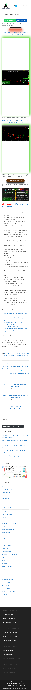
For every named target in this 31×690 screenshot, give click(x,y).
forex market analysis (7, 514)
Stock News (4, 576)
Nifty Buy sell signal (8, 614)
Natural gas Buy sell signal (10, 636)
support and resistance (7, 579)
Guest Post (22, 685)
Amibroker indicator (8, 650)
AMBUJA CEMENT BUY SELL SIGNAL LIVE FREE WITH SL (15, 408)
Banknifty (19, 32)
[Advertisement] (15, 53)
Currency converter (6, 505)
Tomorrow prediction (7, 582)
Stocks (22, 34)
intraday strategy (6, 532)
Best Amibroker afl (9, 324)
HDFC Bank (13, 120)
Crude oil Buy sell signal (10, 632)
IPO (2, 536)
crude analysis (5, 498)
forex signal (4, 517)
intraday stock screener (8, 529)
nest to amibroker (6, 551)
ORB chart (4, 563)
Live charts (4, 539)
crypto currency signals (7, 501)
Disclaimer (13, 682)
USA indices (4, 594)
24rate (3, 486)
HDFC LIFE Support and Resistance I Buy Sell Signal (15, 385)
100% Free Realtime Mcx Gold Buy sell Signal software (15, 396)
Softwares (4, 573)
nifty (5, 353)
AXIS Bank (20, 122)
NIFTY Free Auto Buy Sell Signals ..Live (13, 355)
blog (3, 495)
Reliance (4, 120)
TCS (27, 120)
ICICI (8, 120)
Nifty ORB (13, 32)
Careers (7, 682)
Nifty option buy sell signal (10, 622)
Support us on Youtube (12, 426)
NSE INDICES (5, 560)
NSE (3, 557)
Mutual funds (5, 548)
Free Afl (3, 520)
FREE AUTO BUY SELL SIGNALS (13, 14)
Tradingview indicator (9, 654)
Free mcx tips (5, 526)
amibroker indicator (7, 489)
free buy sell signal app (11, 326)
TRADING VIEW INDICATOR (8, 591)
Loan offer (4, 542)
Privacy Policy (21, 682)
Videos (3, 597)
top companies (5, 585)
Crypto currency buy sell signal (13, 322)
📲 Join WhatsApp (10, 20)
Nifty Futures (6, 32)
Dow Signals (5, 511)
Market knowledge (6, 545)
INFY (16, 122)
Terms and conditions (12, 683)
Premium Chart (5, 570)
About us (21, 683)
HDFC (24, 120)
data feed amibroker (7, 508)
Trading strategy (6, 588)
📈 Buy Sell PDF (21, 20)
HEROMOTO (11, 122)
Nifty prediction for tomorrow (9, 554)
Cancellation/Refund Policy (12, 685)
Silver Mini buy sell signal (10, 640)
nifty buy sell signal (13, 353)
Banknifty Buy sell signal (10, 618)
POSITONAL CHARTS (7, 567)
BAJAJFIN (19, 120)
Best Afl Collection (6, 492)
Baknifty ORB (15, 34)
